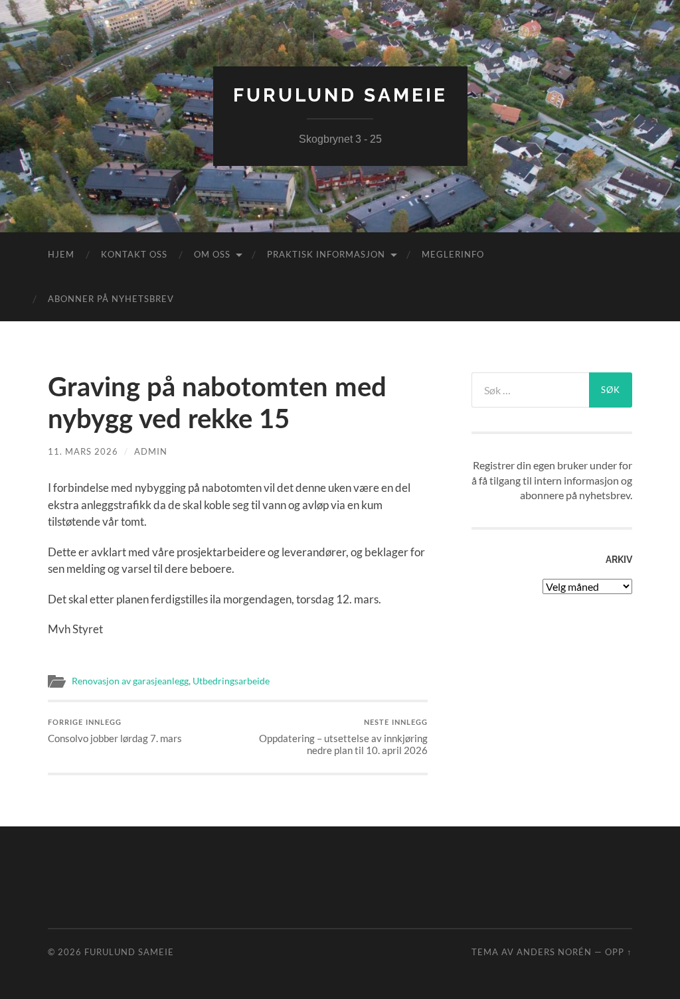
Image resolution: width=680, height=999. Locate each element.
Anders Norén (554, 952)
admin (150, 451)
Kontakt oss (134, 254)
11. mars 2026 (83, 451)
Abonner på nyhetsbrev (111, 298)
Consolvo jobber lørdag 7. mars (115, 731)
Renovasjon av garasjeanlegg (130, 681)
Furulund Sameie (340, 95)
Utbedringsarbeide (231, 681)
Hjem (61, 254)
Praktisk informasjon (326, 254)
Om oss (212, 254)
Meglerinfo (453, 254)
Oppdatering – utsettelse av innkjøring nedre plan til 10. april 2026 (343, 737)
